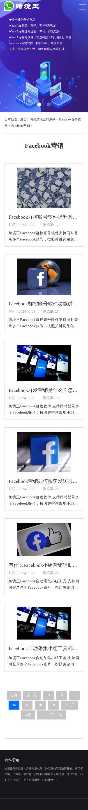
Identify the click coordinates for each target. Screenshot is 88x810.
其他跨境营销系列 (43, 119)
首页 (14, 695)
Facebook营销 (20, 125)
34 (61, 695)
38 (40, 705)
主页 (23, 119)
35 (74, 695)
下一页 (70, 705)
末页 (27, 715)
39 (53, 705)
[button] (39, 104)
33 (48, 695)
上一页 (32, 695)
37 (27, 705)
